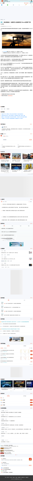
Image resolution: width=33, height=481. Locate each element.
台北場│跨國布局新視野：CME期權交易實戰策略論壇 (12, 303)
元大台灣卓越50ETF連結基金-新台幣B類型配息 (7, 353)
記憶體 (4, 400)
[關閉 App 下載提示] (0, 1)
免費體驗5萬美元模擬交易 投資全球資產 (8, 94)
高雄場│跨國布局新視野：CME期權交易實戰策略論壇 (12, 311)
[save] (25, 5)
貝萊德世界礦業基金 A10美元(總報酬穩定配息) (7, 357)
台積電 (4, 402)
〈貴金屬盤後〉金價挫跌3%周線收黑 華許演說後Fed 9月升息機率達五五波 (28, 171)
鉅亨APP (8, 477)
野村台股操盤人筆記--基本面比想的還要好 (16, 171)
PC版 (5, 477)
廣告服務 (19, 477)
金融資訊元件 (23, 477)
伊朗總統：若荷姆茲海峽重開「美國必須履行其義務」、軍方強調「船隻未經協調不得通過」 (14, 116)
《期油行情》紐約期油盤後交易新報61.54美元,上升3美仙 (8, 147)
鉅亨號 (11, 477)
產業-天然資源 (5, 358)
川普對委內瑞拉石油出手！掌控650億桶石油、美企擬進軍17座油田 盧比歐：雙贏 (13, 115)
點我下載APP (10, 95)
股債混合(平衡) (5, 351)
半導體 (4, 404)
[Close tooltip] (30, 7)
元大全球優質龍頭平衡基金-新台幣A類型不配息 (7, 350)
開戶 (31, 361)
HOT (4, 303)
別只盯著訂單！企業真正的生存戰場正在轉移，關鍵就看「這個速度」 (5, 161)
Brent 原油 (5, 51)
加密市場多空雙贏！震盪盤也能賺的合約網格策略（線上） (12, 315)
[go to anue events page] (29, 3)
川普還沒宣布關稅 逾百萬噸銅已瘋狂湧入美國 (28, 161)
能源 (4, 19)
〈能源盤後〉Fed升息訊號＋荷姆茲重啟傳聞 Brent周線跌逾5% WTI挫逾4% (12, 118)
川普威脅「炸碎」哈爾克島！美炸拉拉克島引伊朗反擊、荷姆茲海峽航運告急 (12, 113)
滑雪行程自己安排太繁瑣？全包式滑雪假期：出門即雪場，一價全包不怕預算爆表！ (5, 171)
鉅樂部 (14, 477)
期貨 (2, 19)
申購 (31, 350)
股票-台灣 (4, 355)
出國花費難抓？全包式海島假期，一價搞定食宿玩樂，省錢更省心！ (16, 161)
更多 (30, 201)
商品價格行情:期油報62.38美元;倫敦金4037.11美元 (24, 147)
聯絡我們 (27, 477)
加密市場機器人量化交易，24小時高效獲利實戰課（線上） (12, 307)
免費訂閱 (30, 465)
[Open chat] (31, 4)
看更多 (31, 199)
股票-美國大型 (5, 362)
